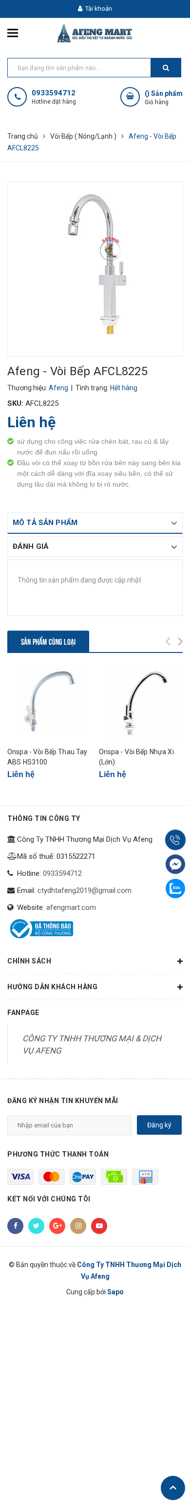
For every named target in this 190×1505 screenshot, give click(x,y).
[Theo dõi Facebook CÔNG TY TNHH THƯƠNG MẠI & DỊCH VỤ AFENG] (15, 1226)
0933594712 (54, 93)
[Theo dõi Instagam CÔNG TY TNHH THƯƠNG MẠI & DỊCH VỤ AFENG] (78, 1226)
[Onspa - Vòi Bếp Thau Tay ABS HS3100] (49, 703)
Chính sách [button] (29, 961)
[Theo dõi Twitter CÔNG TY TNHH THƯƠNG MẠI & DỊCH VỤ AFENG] (36, 1226)
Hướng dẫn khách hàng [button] (52, 987)
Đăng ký (159, 1125)
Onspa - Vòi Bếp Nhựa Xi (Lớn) (136, 757)
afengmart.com (71, 907)
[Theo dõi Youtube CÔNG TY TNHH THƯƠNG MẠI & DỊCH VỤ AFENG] (99, 1226)
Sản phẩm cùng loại (48, 641)
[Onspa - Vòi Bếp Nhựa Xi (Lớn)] (141, 703)
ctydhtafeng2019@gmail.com (85, 890)
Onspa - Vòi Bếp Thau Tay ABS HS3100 (47, 757)
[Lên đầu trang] (173, 1488)
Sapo (115, 1292)
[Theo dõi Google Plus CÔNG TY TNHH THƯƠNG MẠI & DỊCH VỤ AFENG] (57, 1226)
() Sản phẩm (164, 98)
